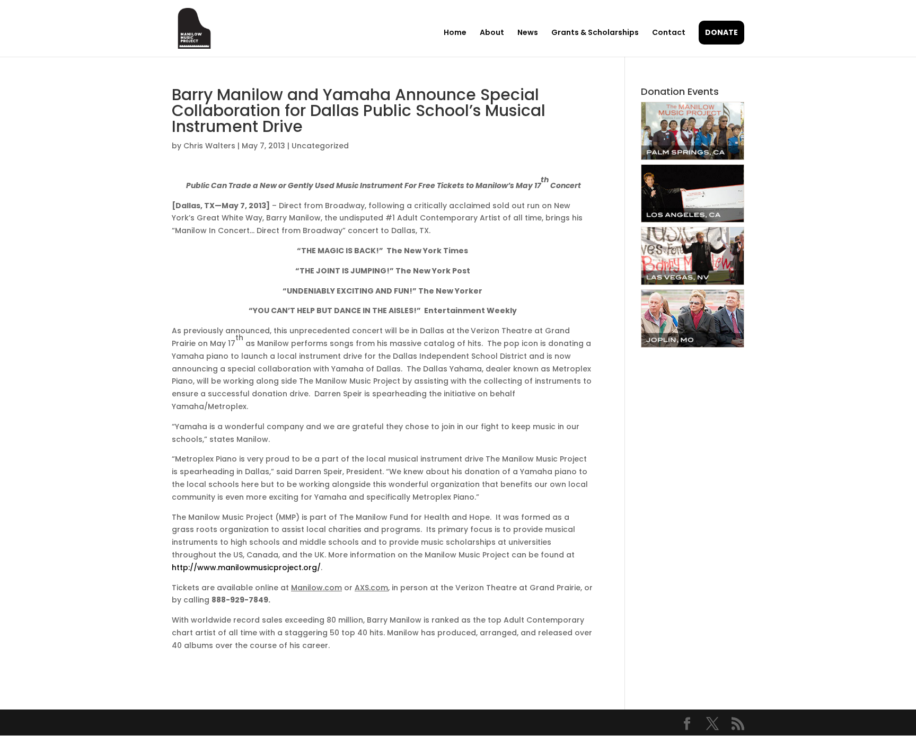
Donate (721, 32)
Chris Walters (209, 145)
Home (455, 33)
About (492, 33)
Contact (668, 33)
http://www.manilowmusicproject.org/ (246, 567)
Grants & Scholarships (595, 33)
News (527, 33)
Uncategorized (320, 145)
